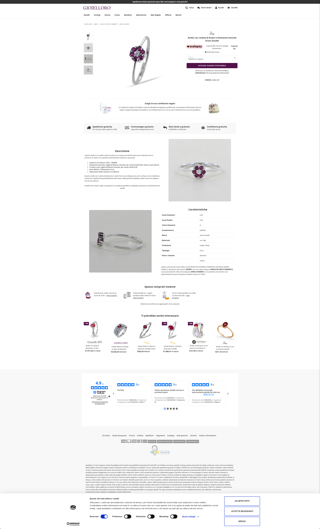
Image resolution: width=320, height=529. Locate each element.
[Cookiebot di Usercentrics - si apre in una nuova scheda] (73, 524)
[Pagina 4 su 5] (174, 409)
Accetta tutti (242, 501)
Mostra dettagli (189, 517)
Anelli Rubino (197, 272)
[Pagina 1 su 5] (165, 409)
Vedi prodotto (111, 295)
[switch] (127, 517)
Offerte (168, 15)
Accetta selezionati (242, 511)
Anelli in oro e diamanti (221, 269)
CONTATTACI (200, 73)
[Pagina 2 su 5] (168, 409)
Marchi (178, 15)
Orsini (189, 269)
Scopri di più (234, 47)
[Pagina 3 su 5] (171, 409)
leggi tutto (208, 394)
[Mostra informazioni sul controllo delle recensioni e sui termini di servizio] (109, 396)
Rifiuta (242, 521)
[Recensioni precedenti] (113, 393)
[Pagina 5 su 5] (177, 409)
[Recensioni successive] (228, 393)
